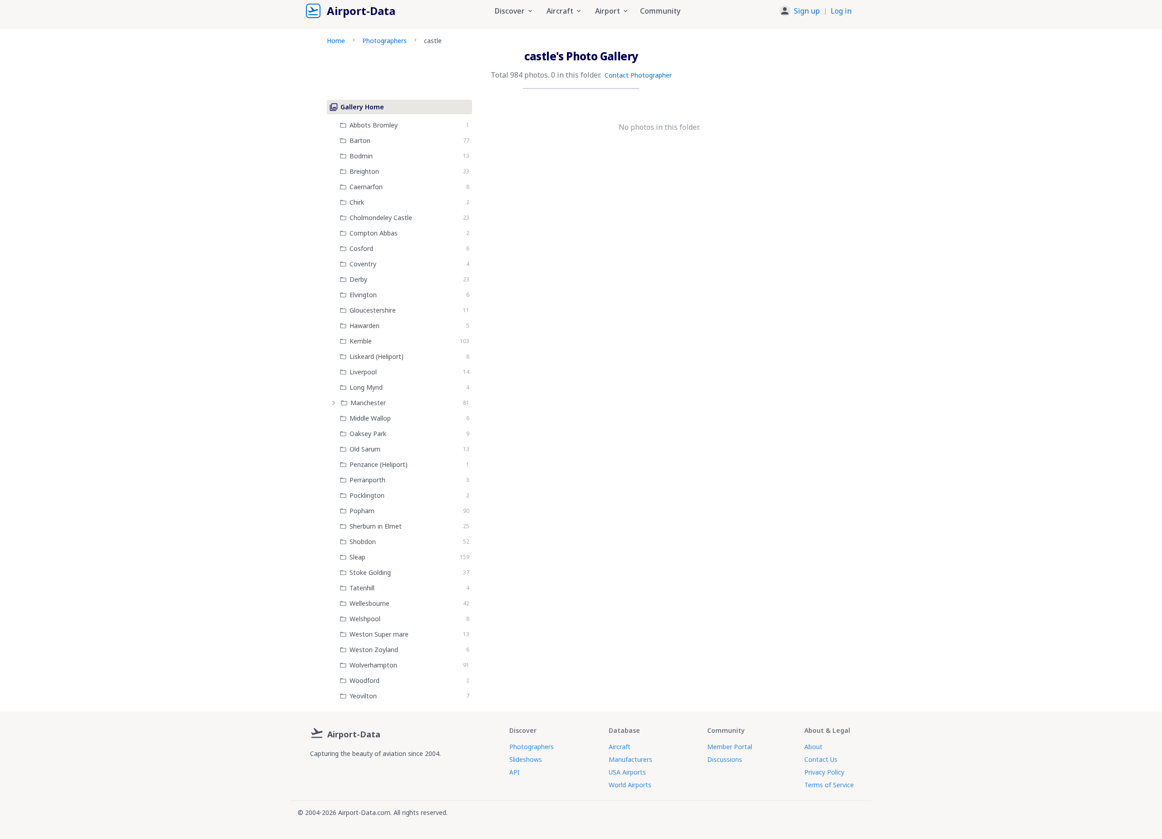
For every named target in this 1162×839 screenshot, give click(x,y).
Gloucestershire (373, 310)
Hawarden (364, 325)
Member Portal (729, 746)
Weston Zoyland (374, 649)
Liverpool (363, 372)
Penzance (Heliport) (379, 464)
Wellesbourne (369, 603)
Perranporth (367, 480)
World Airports (630, 784)
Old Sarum (365, 449)
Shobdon (363, 541)
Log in (841, 11)
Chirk (357, 202)
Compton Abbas (374, 233)
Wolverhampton (373, 665)
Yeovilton (363, 696)
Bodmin (361, 156)
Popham (362, 510)
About (813, 746)
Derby (358, 279)
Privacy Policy (824, 772)
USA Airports (627, 772)
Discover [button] (510, 11)
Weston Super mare (379, 634)
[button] (815, 11)
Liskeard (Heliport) (377, 356)
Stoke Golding (370, 572)
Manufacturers (630, 759)
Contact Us (820, 759)
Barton (360, 140)
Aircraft (619, 746)
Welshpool (365, 618)
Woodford (364, 680)
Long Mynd (366, 387)
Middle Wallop (370, 418)
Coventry (363, 264)
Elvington (363, 294)
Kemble (361, 341)
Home (336, 40)
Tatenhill (362, 588)
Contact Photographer (638, 75)
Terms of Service (829, 784)
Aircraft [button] (560, 11)
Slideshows (525, 759)
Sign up (807, 11)
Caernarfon (366, 186)
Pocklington (367, 495)
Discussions (724, 759)
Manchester (368, 402)
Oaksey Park (368, 433)
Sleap (357, 557)
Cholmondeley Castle (381, 217)
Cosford (361, 248)
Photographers (384, 40)
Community (660, 11)
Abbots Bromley (374, 125)
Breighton (364, 171)
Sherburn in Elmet (376, 526)
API (514, 772)
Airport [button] (607, 11)
